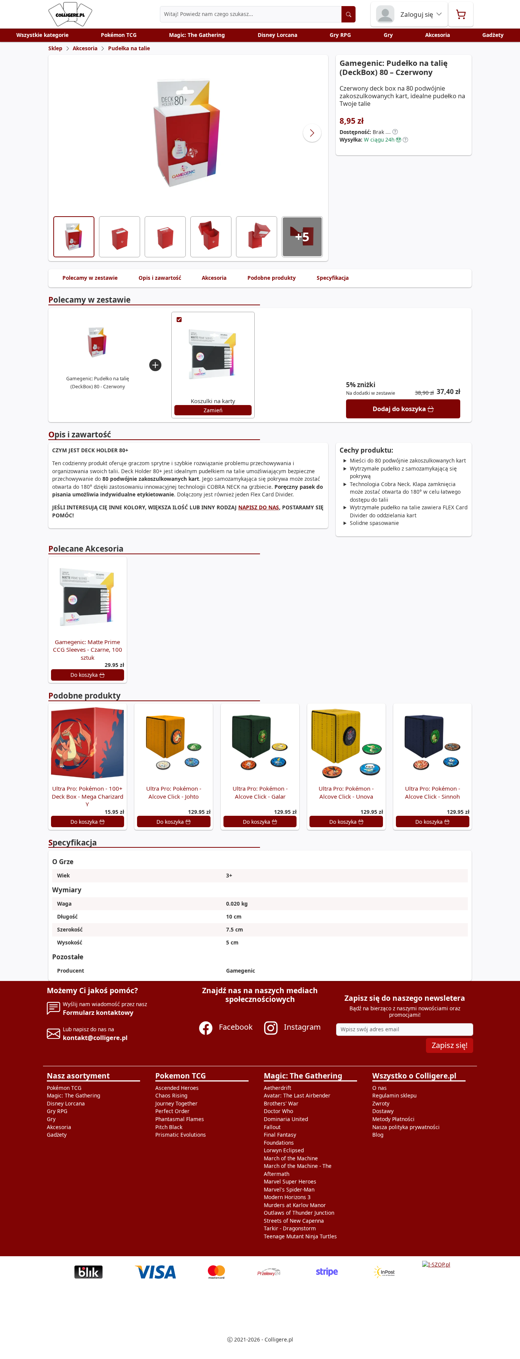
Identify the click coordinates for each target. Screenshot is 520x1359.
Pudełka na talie (129, 48)
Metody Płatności (393, 1119)
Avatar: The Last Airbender (297, 1095)
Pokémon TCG (119, 34)
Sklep (55, 48)
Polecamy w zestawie (90, 277)
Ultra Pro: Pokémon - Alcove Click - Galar (260, 792)
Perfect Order (172, 1111)
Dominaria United (286, 1119)
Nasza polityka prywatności (406, 1127)
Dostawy (383, 1111)
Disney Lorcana (277, 34)
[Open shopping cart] (460, 14)
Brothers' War (281, 1103)
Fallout (272, 1127)
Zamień (213, 410)
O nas (379, 1087)
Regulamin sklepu (394, 1095)
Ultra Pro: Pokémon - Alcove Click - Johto (173, 792)
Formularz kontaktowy (98, 1012)
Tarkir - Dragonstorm (290, 1228)
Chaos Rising (171, 1095)
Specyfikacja (333, 277)
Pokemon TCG (180, 1076)
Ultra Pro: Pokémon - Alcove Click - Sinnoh (432, 792)
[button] (395, 132)
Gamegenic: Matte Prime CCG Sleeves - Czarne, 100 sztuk (87, 649)
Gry (388, 34)
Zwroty (380, 1103)
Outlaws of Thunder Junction (299, 1212)
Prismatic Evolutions (180, 1134)
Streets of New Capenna (294, 1220)
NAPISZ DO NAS (258, 507)
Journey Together (176, 1103)
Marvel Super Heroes (290, 1181)
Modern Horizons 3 (287, 1197)
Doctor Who (278, 1111)
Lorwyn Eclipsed (284, 1150)
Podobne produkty (271, 277)
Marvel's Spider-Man (289, 1189)
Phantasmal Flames (179, 1119)
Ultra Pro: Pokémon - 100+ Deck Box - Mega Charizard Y (87, 796)
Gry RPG (340, 34)
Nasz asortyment (78, 1076)
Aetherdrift (277, 1087)
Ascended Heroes (177, 1087)
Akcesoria (437, 34)
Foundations (279, 1142)
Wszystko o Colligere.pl (414, 1076)
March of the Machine (291, 1158)
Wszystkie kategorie (42, 34)
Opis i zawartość (160, 277)
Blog (377, 1134)
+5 (302, 236)
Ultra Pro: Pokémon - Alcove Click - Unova (346, 792)
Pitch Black (168, 1127)
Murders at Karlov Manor (295, 1205)
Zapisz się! (449, 1045)
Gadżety (493, 34)
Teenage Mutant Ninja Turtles (300, 1236)
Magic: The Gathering (197, 34)
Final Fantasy (280, 1134)
